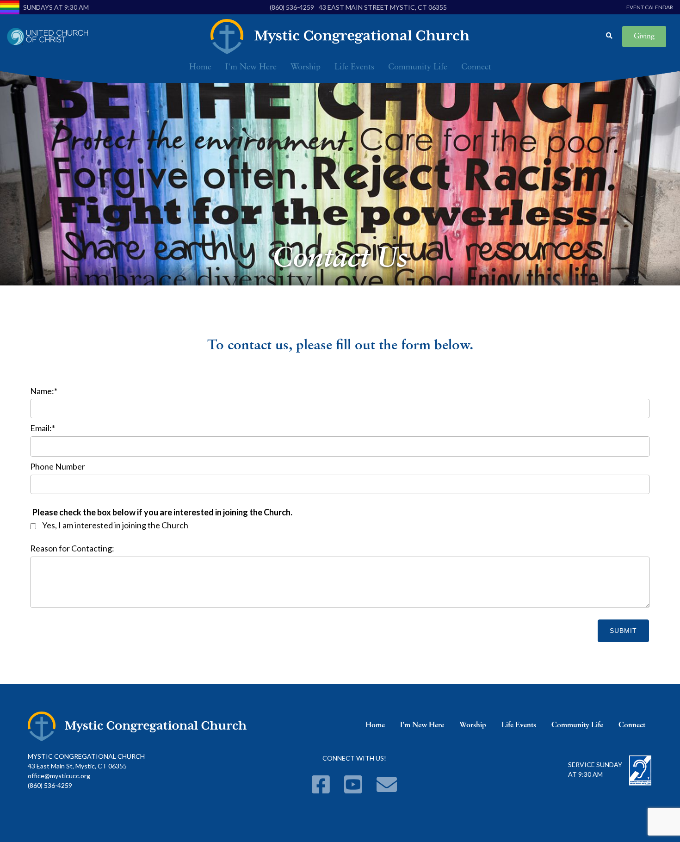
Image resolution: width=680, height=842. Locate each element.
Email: (42, 428)
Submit (623, 630)
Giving (644, 36)
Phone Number (57, 466)
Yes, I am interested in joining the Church (115, 525)
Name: (43, 391)
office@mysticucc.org (59, 776)
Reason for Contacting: (72, 548)
